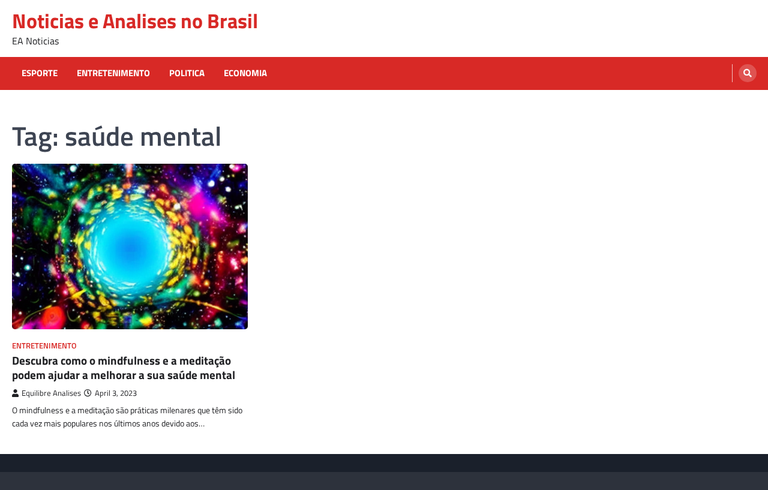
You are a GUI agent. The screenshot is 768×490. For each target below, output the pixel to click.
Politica (187, 73)
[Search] (748, 73)
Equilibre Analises (51, 393)
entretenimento (113, 73)
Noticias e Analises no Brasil (135, 20)
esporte (40, 73)
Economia (245, 73)
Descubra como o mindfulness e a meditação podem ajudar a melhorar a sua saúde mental (123, 368)
